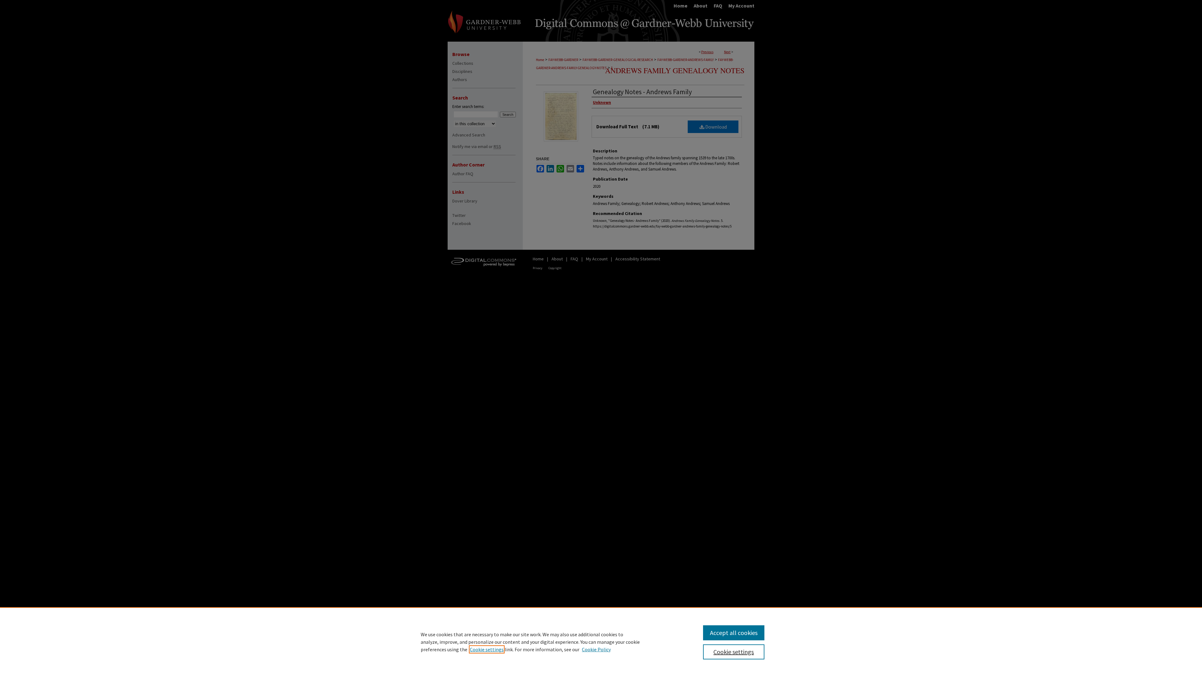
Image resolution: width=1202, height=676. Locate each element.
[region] (601, 641)
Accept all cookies (734, 633)
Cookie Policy (596, 649)
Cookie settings (487, 649)
